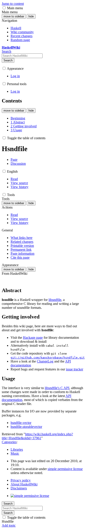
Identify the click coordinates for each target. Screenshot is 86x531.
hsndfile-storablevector (26, 426)
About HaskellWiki (24, 484)
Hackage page (33, 337)
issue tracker (74, 369)
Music (15, 453)
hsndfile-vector (21, 423)
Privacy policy (21, 480)
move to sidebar (14, 16)
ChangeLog (45, 361)
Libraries (17, 449)
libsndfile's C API (57, 388)
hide (31, 16)
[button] (4, 7)
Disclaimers (19, 488)
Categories (9, 442)
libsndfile (55, 300)
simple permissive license (65, 469)
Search (8, 60)
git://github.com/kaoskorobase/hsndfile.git (48, 357)
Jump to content (13, 3)
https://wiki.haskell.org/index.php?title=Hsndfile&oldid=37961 (37, 436)
